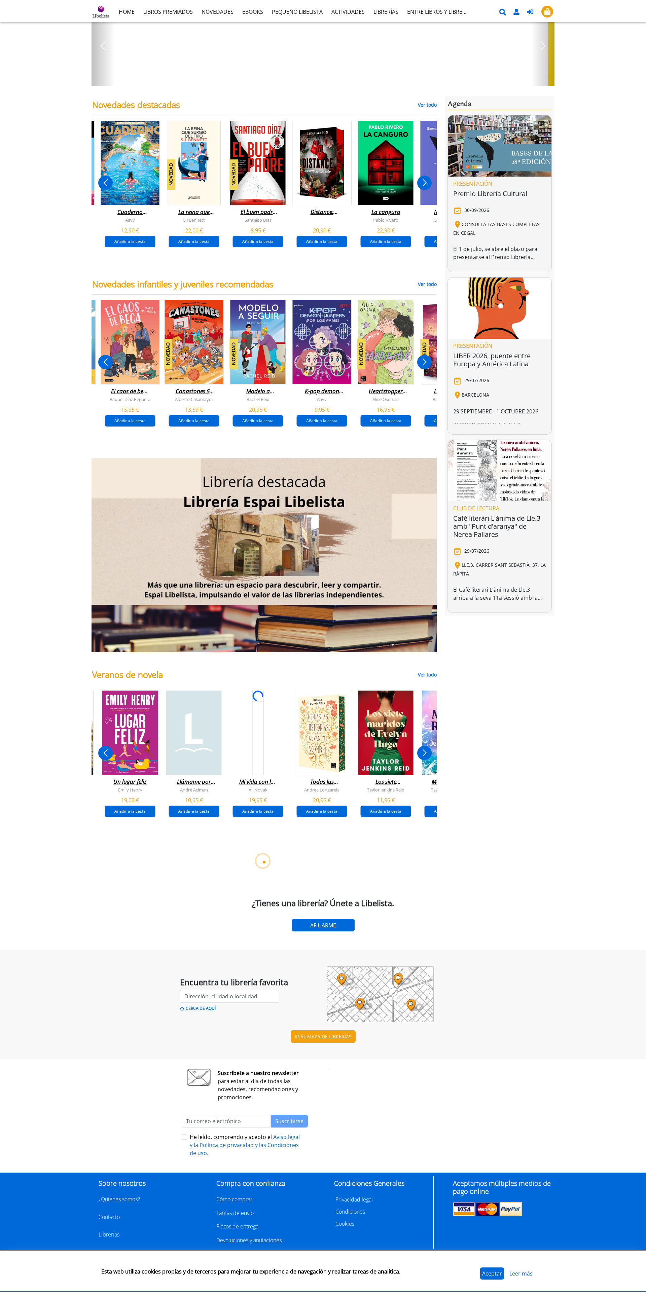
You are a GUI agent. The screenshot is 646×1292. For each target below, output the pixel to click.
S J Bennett (194, 220)
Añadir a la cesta (130, 241)
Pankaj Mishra (373, 1148)
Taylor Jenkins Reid (385, 790)
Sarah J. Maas (309, 969)
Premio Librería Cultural (490, 193)
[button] (103, 45)
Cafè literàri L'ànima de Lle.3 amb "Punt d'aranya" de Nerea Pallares (496, 526)
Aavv (130, 220)
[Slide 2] (327, 79)
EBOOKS (252, 11)
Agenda (459, 104)
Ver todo (427, 105)
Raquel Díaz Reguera (130, 399)
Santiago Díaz (258, 220)
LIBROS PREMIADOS (168, 11)
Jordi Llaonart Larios (245, 1148)
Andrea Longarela (321, 790)
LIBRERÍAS (385, 11)
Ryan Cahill (181, 969)
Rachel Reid (258, 399)
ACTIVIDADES (348, 11)
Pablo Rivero (385, 220)
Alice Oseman (385, 399)
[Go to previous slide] (105, 183)
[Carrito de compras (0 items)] (547, 11)
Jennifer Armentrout (373, 969)
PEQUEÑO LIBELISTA (297, 11)
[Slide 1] (319, 79)
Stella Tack (117, 969)
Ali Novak (258, 790)
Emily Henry (130, 790)
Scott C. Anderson (182, 1148)
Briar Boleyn (246, 969)
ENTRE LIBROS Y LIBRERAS (439, 11)
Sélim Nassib (425, 1148)
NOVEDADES (218, 11)
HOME (127, 11)
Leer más (521, 1273)
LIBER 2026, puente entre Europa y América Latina (492, 359)
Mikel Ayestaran (118, 1148)
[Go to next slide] (424, 183)
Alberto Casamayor (194, 399)
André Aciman (194, 790)
